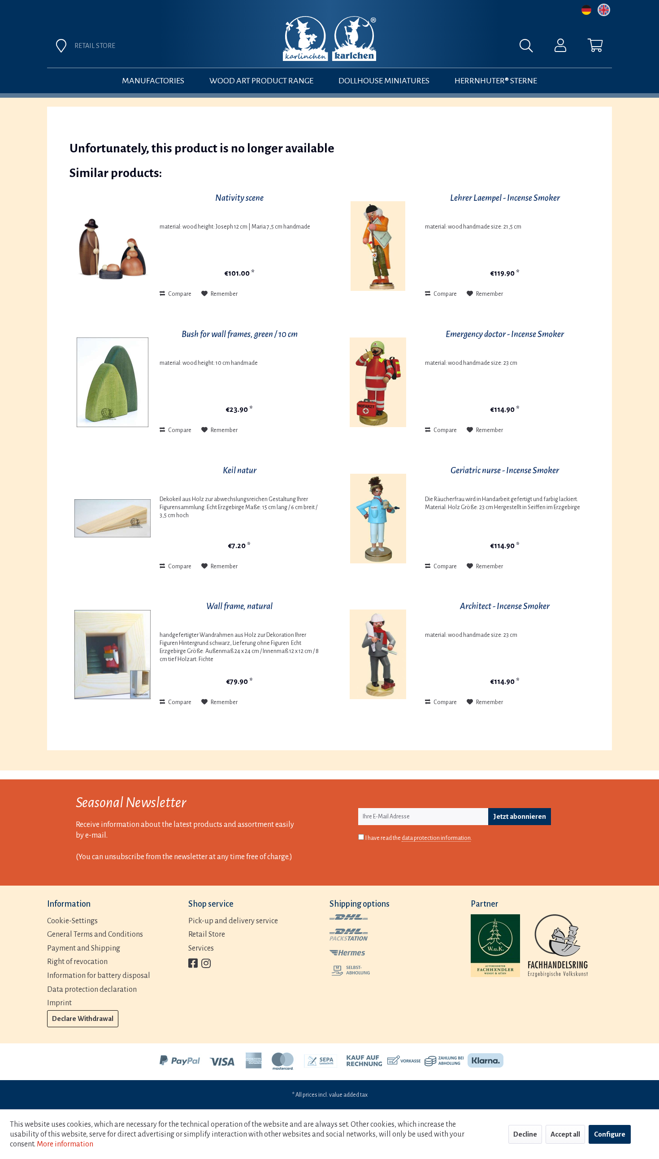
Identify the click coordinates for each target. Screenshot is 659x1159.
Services (201, 948)
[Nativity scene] (112, 246)
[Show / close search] (531, 48)
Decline (525, 1134)
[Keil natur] (112, 518)
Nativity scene (239, 198)
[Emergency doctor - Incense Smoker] (378, 382)
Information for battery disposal (98, 976)
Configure (609, 1134)
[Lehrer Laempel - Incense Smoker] (378, 246)
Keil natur (239, 470)
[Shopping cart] (595, 47)
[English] (604, 10)
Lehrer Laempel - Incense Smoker (505, 198)
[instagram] (206, 964)
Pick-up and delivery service (233, 921)
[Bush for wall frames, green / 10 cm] (112, 382)
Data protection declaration (92, 990)
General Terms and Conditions (95, 934)
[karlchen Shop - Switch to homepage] (329, 38)
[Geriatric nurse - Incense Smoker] (378, 518)
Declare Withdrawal (82, 1018)
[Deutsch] (586, 10)
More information (65, 1144)
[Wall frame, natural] (112, 654)
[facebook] (193, 964)
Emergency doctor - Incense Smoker (505, 334)
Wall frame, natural (239, 606)
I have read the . (418, 838)
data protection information (436, 838)
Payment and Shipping (83, 948)
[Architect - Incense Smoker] (378, 654)
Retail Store (206, 934)
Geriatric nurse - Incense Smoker (505, 470)
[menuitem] (429, 48)
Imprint (59, 1003)
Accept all (565, 1134)
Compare (179, 294)
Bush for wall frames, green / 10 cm (240, 334)
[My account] (560, 47)
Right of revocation (77, 962)
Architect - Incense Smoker (505, 606)
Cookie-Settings (72, 921)
